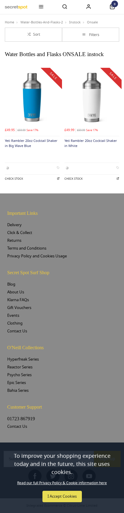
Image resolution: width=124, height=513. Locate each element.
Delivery (14, 225)
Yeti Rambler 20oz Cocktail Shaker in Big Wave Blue (31, 143)
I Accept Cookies (62, 496)
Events (13, 315)
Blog (11, 284)
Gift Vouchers (19, 307)
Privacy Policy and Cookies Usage (37, 256)
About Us (15, 292)
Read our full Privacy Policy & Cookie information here (62, 483)
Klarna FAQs (18, 300)
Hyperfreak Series (23, 359)
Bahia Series (18, 390)
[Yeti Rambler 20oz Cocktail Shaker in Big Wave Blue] (32, 97)
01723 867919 (21, 418)
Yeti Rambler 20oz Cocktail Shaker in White (90, 143)
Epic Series (16, 383)
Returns (14, 240)
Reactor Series (20, 367)
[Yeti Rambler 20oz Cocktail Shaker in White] (91, 97)
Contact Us (17, 331)
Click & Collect (19, 233)
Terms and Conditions (26, 248)
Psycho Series (19, 375)
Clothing (15, 323)
